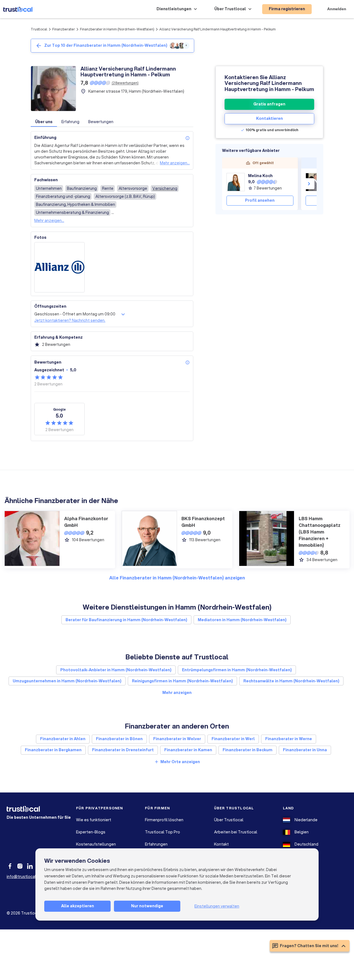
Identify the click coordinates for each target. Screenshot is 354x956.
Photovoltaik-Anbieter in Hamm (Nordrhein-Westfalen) (115, 670)
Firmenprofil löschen (164, 820)
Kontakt (221, 844)
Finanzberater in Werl (233, 739)
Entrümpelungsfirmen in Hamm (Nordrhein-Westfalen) (237, 670)
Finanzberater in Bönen (119, 739)
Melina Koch (260, 175)
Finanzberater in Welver (177, 739)
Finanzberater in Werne (288, 739)
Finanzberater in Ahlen (62, 739)
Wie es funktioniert (93, 820)
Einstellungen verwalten (216, 906)
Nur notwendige (147, 906)
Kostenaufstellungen (96, 844)
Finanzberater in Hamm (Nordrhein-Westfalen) (117, 29)
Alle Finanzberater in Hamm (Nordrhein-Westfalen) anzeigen (177, 577)
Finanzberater (63, 29)
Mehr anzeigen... (175, 163)
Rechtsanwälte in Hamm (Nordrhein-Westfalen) (291, 681)
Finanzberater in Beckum (247, 750)
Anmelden (336, 9)
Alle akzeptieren (77, 906)
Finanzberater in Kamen (188, 750)
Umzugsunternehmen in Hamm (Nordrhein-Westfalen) (67, 681)
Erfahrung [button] (70, 122)
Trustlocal (39, 29)
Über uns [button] (44, 122)
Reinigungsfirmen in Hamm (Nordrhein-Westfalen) (182, 681)
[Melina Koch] (236, 182)
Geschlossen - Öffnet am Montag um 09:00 (74, 314)
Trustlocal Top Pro (162, 832)
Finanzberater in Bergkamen (53, 750)
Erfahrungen (156, 844)
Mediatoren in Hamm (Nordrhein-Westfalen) (242, 620)
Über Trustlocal (228, 820)
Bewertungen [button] (100, 122)
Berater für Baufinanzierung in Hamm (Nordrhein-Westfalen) (126, 620)
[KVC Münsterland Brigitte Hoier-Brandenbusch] (315, 182)
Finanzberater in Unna (305, 750)
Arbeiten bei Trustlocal (235, 832)
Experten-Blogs (90, 832)
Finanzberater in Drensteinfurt (123, 750)
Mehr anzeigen (177, 692)
